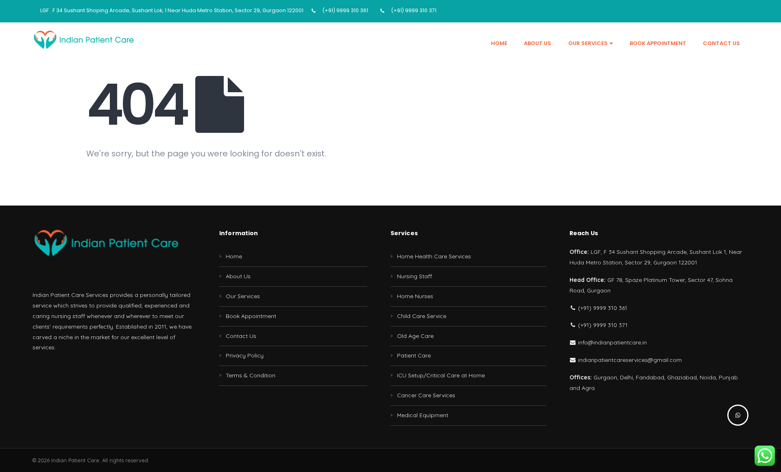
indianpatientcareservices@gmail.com (629, 360)
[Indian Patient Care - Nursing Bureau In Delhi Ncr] (83, 39)
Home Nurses (415, 296)
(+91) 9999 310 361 (345, 10)
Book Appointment (658, 43)
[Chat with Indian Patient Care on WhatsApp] (737, 415)
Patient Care (414, 355)
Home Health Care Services (434, 256)
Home (499, 43)
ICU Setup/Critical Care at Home (441, 375)
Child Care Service (421, 316)
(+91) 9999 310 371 (413, 10)
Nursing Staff (414, 276)
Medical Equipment (422, 415)
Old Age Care (415, 336)
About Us (537, 43)
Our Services (588, 43)
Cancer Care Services (426, 395)
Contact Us (721, 43)
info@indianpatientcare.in (611, 342)
